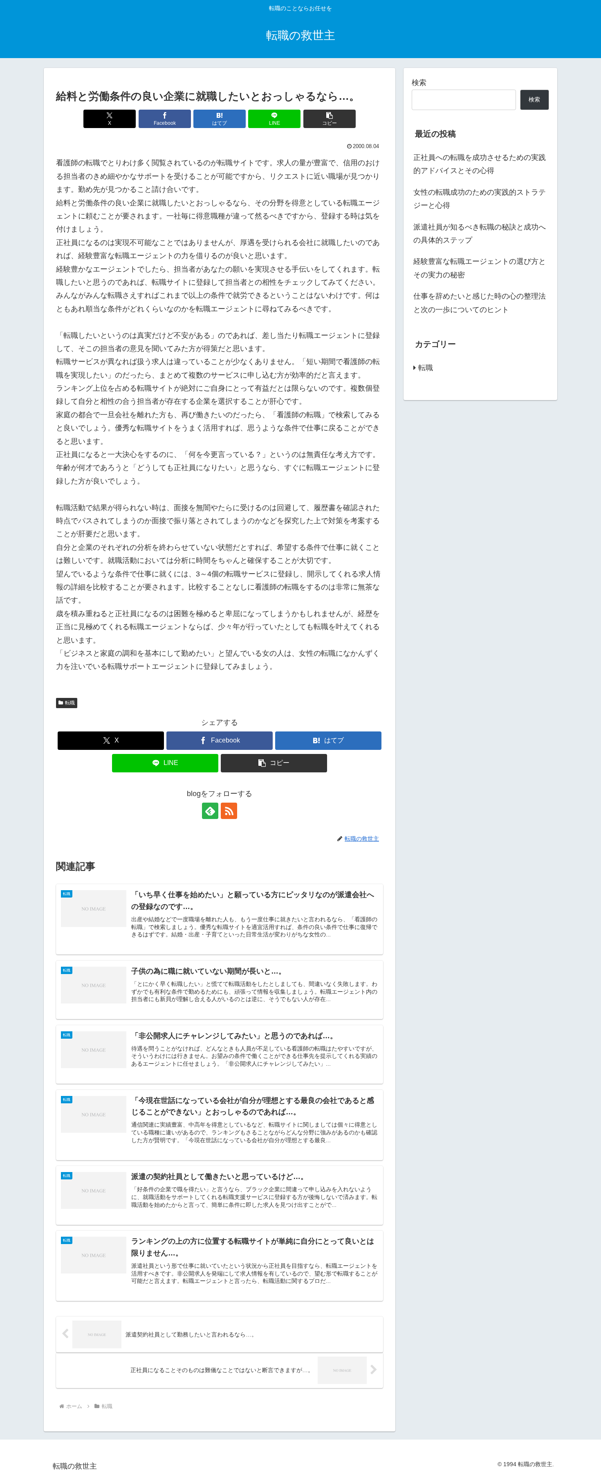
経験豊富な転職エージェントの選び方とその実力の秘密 (479, 268)
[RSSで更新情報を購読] (229, 811)
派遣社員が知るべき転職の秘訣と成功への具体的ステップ (479, 233)
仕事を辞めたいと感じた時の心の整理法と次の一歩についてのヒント (479, 302)
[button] (329, 119)
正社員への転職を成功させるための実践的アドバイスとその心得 (479, 164)
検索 (419, 83)
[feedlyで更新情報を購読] (210, 811)
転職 (70, 703)
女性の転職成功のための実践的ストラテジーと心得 (479, 198)
